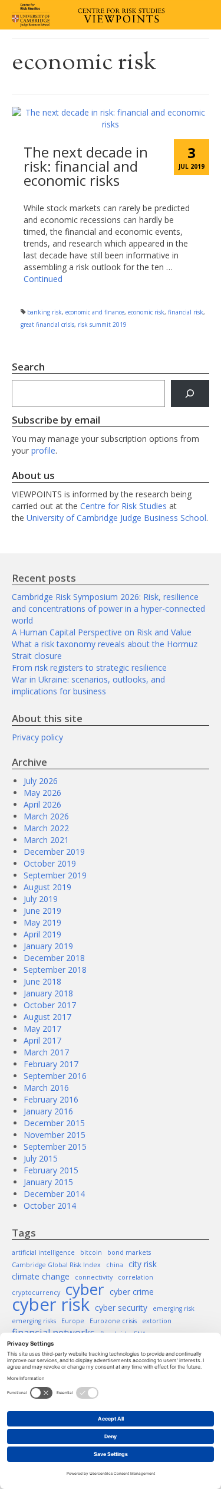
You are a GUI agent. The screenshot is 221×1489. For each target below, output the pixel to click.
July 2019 (41, 898)
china (114, 1265)
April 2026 (42, 804)
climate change (41, 1276)
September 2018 (55, 969)
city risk (142, 1264)
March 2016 (46, 1087)
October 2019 (50, 863)
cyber (84, 1289)
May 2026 (42, 792)
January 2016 (48, 1111)
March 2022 (46, 828)
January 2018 (48, 993)
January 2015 (48, 1182)
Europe (72, 1321)
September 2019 (55, 875)
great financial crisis (47, 324)
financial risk (185, 312)
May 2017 (42, 1028)
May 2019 (42, 922)
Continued (43, 278)
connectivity (94, 1277)
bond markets (129, 1252)
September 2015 (55, 1146)
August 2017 (47, 1016)
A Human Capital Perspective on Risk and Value (102, 632)
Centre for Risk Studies (123, 505)
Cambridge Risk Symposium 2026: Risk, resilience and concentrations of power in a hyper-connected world (108, 608)
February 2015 (51, 1170)
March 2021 (46, 839)
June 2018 (42, 981)
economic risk (146, 312)
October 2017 (50, 1005)
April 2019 (42, 934)
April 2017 (42, 1040)
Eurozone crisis (113, 1321)
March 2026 (46, 816)
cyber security (121, 1307)
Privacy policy (37, 737)
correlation (135, 1277)
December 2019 (54, 851)
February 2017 (51, 1064)
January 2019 (48, 946)
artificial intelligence (43, 1252)
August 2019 (47, 887)
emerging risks (34, 1321)
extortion (156, 1321)
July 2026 (41, 780)
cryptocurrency (36, 1292)
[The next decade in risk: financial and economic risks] (110, 117)
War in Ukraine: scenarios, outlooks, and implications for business (88, 685)
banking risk (44, 312)
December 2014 (54, 1193)
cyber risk (51, 1304)
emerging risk (173, 1308)
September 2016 (55, 1075)
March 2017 (46, 1052)
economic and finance (94, 312)
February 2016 (51, 1099)
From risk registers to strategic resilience (89, 667)
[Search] (190, 394)
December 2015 (54, 1123)
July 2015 (41, 1158)
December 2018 (54, 957)
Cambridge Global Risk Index (56, 1265)
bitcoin (91, 1252)
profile (43, 450)
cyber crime (132, 1291)
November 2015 (54, 1134)
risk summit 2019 (102, 324)
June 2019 (42, 910)
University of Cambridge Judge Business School (116, 517)
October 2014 (50, 1205)
